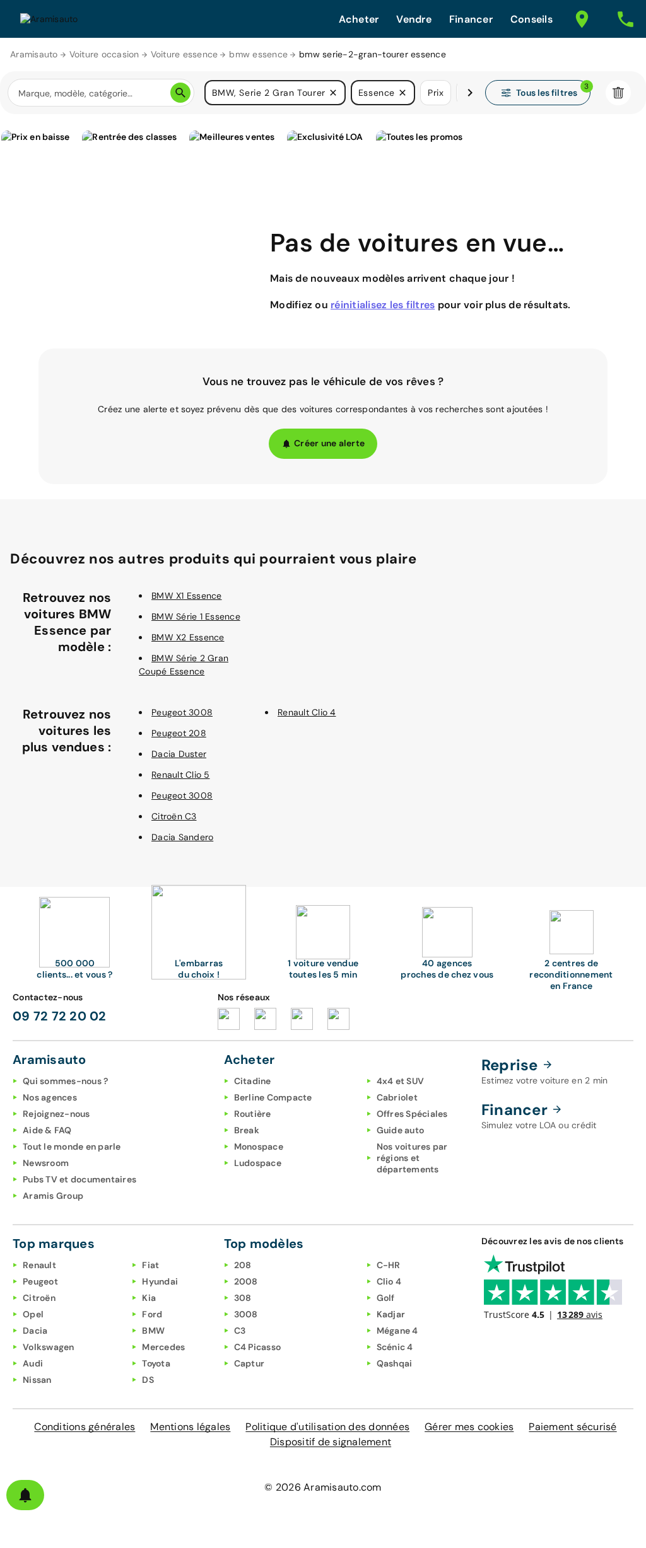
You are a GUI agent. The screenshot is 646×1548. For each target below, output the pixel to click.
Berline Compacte (273, 1097)
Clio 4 (389, 1281)
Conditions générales (84, 1426)
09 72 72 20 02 (60, 1016)
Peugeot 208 (178, 733)
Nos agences (50, 1097)
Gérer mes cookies (469, 1426)
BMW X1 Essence (186, 595)
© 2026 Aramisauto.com (322, 1487)
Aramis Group (53, 1195)
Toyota (156, 1363)
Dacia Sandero (182, 837)
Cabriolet (397, 1097)
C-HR (389, 1265)
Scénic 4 (395, 1347)
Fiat (150, 1265)
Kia (149, 1297)
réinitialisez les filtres (383, 304)
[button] (333, 93)
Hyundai (160, 1281)
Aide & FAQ (47, 1130)
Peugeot (40, 1281)
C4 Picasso (257, 1347)
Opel (33, 1314)
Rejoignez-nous (56, 1113)
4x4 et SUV (401, 1081)
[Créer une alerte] (25, 1495)
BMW (153, 1330)
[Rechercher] (180, 93)
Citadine (252, 1081)
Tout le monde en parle (72, 1146)
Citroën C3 (174, 816)
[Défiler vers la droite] (470, 92)
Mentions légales (190, 1426)
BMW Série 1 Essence (195, 616)
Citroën (39, 1297)
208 (243, 1265)
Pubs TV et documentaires (79, 1179)
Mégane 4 (397, 1330)
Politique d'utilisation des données (327, 1426)
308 (243, 1297)
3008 (246, 1314)
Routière (252, 1113)
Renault (39, 1265)
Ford (152, 1314)
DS (148, 1379)
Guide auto (401, 1130)
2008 (246, 1281)
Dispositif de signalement (330, 1441)
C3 (240, 1330)
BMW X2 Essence (188, 637)
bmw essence (258, 54)
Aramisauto (34, 54)
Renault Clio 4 (307, 712)
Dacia (35, 1330)
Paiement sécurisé (572, 1426)
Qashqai (395, 1363)
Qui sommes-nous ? (65, 1081)
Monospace (258, 1146)
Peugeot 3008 (182, 712)
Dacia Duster (178, 754)
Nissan (37, 1379)
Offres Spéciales (412, 1113)
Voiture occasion (104, 54)
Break (246, 1130)
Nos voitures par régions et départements (412, 1158)
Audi (33, 1363)
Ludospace (257, 1163)
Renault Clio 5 (180, 774)
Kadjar (391, 1314)
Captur (249, 1363)
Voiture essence (184, 54)
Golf (386, 1297)
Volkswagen (48, 1347)
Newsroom (46, 1163)
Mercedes (163, 1347)
